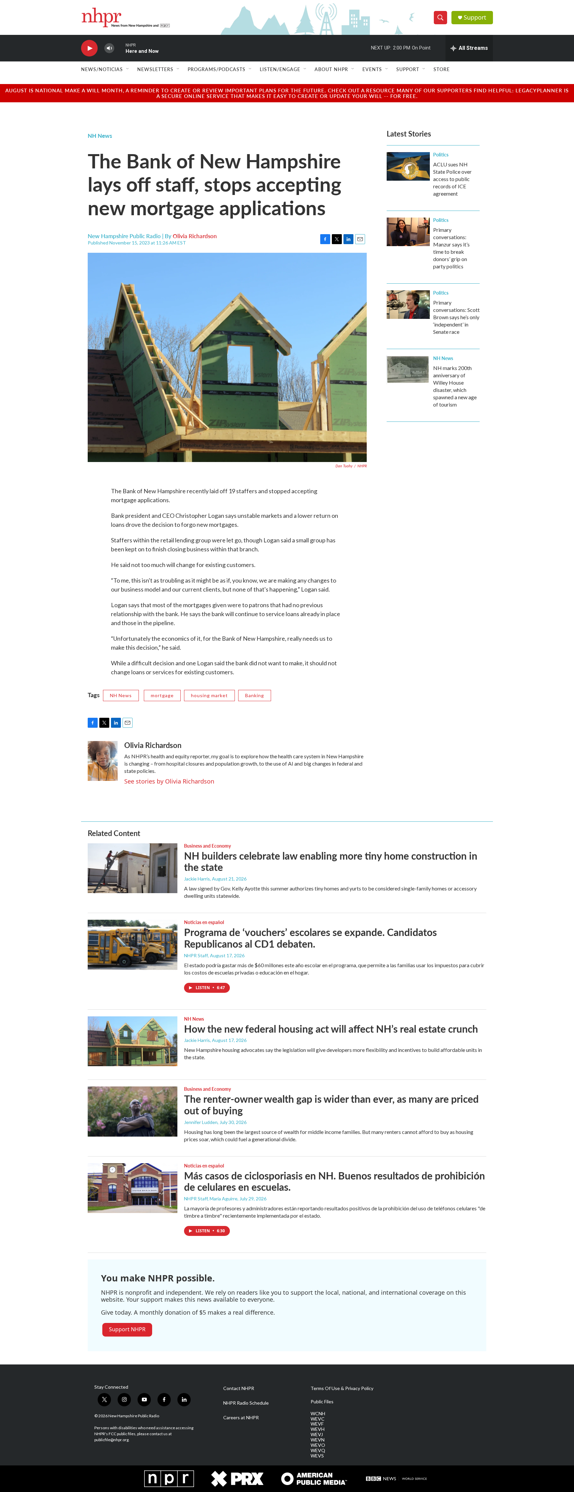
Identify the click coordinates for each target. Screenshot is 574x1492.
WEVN (318, 1440)
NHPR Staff (196, 955)
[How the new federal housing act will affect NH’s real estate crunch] (132, 1041)
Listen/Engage (280, 69)
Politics (440, 154)
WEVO (318, 1445)
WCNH (318, 1413)
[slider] (120, 48)
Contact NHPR (238, 1388)
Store (441, 69)
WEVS (317, 1455)
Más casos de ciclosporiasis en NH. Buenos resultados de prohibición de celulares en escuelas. (334, 1181)
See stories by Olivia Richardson (169, 781)
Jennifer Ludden (201, 1122)
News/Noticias (102, 69)
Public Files (322, 1401)
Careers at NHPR (241, 1417)
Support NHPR (127, 1329)
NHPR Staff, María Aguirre (211, 1198)
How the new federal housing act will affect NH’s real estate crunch (331, 1029)
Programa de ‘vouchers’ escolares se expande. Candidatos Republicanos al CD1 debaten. (310, 938)
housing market (209, 695)
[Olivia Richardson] (103, 761)
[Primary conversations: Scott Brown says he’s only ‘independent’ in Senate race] (408, 304)
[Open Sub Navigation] (128, 69)
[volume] (109, 48)
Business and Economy (207, 845)
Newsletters (155, 69)
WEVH (318, 1429)
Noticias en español (204, 922)
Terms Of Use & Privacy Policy (342, 1388)
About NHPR (331, 69)
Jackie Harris (197, 879)
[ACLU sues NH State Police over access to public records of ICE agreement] (408, 166)
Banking (254, 695)
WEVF (317, 1424)
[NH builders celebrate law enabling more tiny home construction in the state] (132, 868)
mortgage (162, 695)
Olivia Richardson (195, 236)
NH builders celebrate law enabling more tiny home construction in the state (330, 861)
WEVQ (318, 1450)
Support (475, 17)
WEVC (318, 1419)
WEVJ (317, 1434)
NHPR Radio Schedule (246, 1403)
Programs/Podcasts (216, 69)
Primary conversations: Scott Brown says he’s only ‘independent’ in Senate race (456, 317)
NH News (100, 136)
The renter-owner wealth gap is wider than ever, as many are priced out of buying (331, 1104)
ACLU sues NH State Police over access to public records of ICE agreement (452, 179)
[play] (89, 48)
